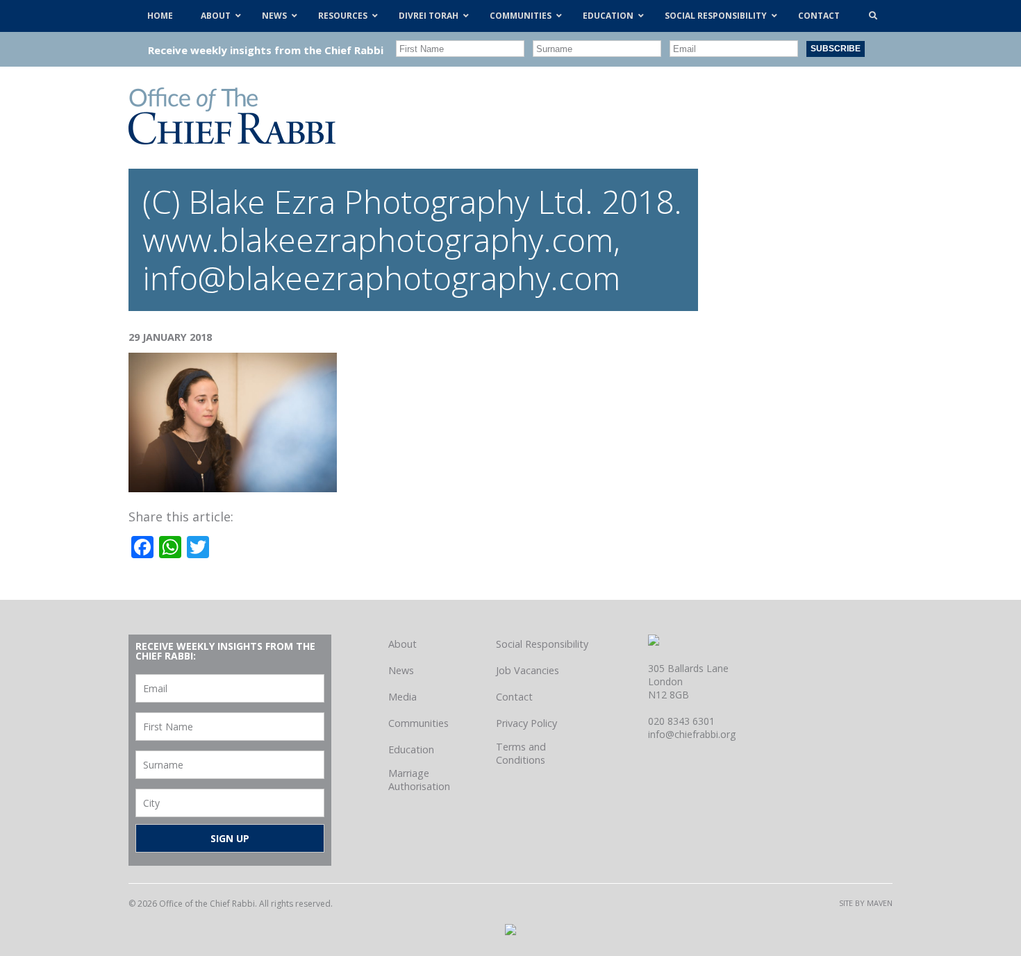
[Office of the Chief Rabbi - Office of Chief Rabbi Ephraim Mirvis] (231, 139)
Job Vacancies (527, 670)
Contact (514, 696)
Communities (418, 723)
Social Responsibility (542, 644)
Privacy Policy (526, 723)
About (402, 644)
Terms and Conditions (521, 753)
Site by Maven (866, 903)
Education (411, 749)
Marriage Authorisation (419, 779)
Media (402, 696)
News (401, 670)
